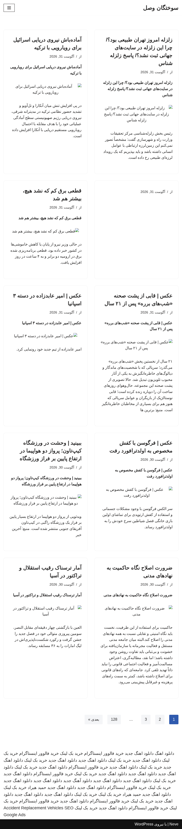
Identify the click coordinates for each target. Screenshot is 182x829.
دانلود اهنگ (164, 753)
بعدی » (93, 719)
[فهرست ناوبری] (9, 8)
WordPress (144, 824)
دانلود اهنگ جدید (139, 753)
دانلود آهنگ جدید (77, 780)
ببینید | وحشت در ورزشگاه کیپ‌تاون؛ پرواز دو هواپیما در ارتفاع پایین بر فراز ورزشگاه (51, 450)
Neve (173, 824)
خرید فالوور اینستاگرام (104, 753)
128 (114, 719)
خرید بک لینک (71, 753)
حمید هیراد (37, 787)
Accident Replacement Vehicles (33, 808)
